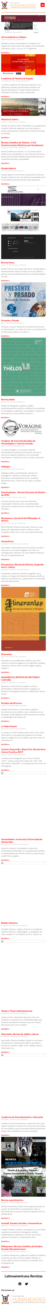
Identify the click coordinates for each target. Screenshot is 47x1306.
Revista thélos (8, 400)
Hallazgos (5, 467)
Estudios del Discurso (11, 703)
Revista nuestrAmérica (12, 1200)
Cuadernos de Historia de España (17, 79)
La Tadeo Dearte (9, 726)
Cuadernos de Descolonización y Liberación (22, 1117)
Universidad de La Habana (13, 37)
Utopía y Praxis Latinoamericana (16, 1011)
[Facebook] (20, 1284)
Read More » (5, 53)
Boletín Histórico (9, 923)
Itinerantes (6, 654)
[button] (43, 5)
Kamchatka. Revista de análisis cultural (19, 1034)
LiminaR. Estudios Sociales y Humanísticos (21, 1223)
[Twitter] (27, 1284)
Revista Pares (7, 263)
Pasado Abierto (8, 168)
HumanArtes (7, 541)
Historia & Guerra (9, 119)
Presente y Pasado (10, 321)
